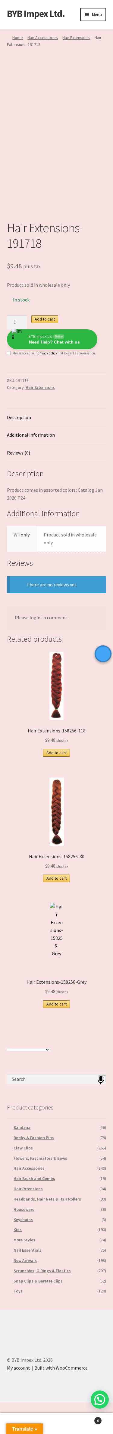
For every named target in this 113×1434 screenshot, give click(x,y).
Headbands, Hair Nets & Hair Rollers (47, 1199)
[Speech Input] (56, 1079)
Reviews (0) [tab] (18, 453)
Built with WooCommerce (61, 1368)
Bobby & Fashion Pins (34, 1137)
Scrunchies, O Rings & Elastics (42, 1270)
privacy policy (47, 353)
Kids (18, 1229)
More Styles (24, 1240)
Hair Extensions (76, 37)
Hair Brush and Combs (34, 1178)
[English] (9, 1043)
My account (18, 1368)
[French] (15, 1043)
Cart (87, 1418)
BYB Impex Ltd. (36, 14)
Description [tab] (19, 417)
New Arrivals (25, 1260)
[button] (100, 1399)
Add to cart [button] (56, 752)
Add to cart (45, 319)
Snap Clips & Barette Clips (38, 1281)
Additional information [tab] (31, 435)
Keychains (23, 1219)
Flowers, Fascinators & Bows (40, 1158)
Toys (18, 1291)
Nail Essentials (28, 1250)
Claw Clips (23, 1148)
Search (56, 1423)
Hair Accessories (42, 37)
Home (17, 37)
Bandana (22, 1127)
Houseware (24, 1209)
